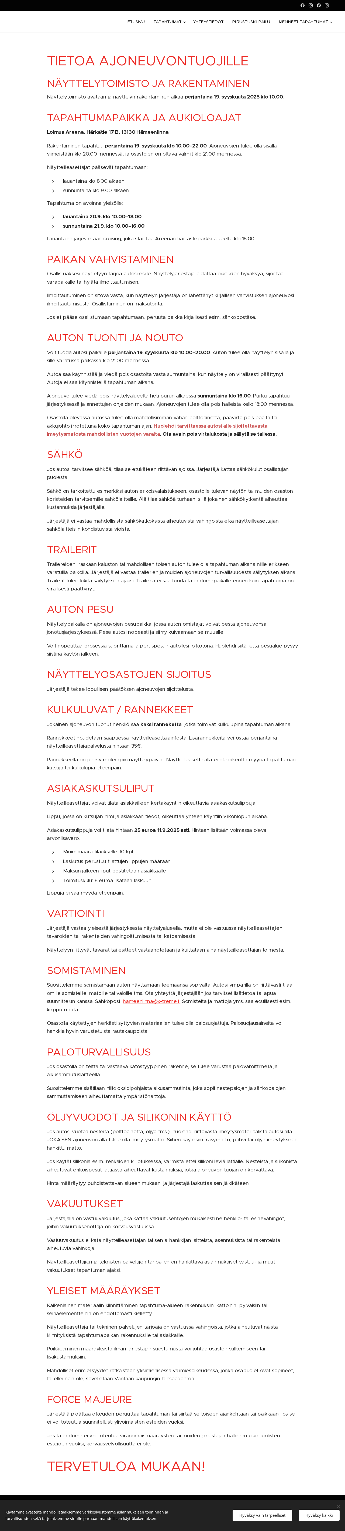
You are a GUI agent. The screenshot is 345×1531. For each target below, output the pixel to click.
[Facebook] (302, 5)
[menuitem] (137, 22)
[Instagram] (310, 5)
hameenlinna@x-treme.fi (151, 1001)
